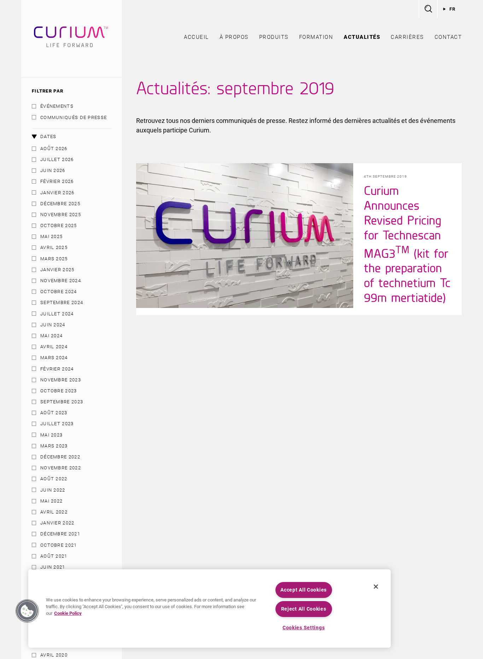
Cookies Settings (304, 628)
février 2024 (57, 369)
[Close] (376, 586)
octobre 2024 (58, 291)
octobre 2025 (58, 225)
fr (452, 9)
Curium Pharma (71, 38)
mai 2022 (51, 501)
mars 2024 (54, 357)
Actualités (362, 37)
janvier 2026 (57, 192)
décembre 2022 (60, 456)
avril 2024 (54, 346)
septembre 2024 (61, 302)
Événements (57, 106)
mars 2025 (54, 258)
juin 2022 (52, 490)
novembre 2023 (60, 379)
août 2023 (54, 412)
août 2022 (54, 478)
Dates (48, 136)
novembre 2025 (60, 214)
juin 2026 (52, 170)
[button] (27, 611)
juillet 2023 (57, 423)
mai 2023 (51, 435)
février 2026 (57, 181)
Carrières (407, 37)
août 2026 (54, 148)
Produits (274, 37)
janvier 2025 (57, 269)
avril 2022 (54, 512)
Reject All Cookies (303, 609)
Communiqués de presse (73, 117)
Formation (316, 37)
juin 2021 (52, 567)
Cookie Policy (68, 613)
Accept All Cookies (303, 590)
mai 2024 (51, 335)
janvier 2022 (57, 523)
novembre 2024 (60, 280)
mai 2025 (51, 236)
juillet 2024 (57, 313)
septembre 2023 (61, 401)
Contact (448, 37)
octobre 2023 (58, 390)
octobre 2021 (58, 545)
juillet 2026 (57, 159)
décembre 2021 (60, 533)
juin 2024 (52, 324)
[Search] (428, 9)
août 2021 (54, 556)
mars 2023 (54, 446)
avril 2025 (54, 247)
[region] (209, 608)
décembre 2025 (60, 203)
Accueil (196, 37)
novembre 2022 (60, 467)
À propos (234, 37)
